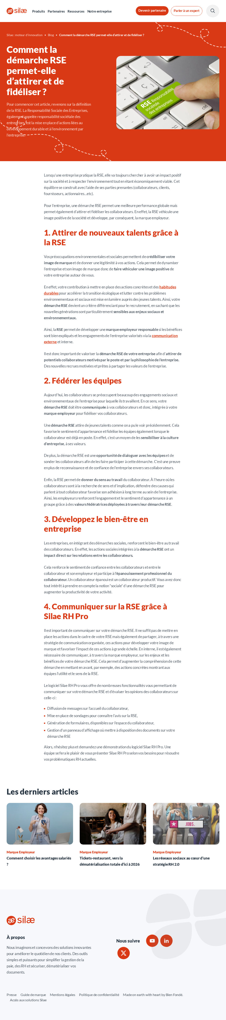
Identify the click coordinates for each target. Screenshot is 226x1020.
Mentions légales (62, 994)
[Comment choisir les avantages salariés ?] (40, 835)
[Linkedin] (166, 941)
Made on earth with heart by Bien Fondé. (153, 994)
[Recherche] (212, 11)
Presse (12, 994)
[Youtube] (152, 941)
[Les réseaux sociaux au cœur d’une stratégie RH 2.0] (186, 835)
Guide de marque (33, 994)
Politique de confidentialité (99, 994)
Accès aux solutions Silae (28, 1000)
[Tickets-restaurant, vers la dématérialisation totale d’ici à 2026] (113, 835)
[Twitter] (123, 953)
